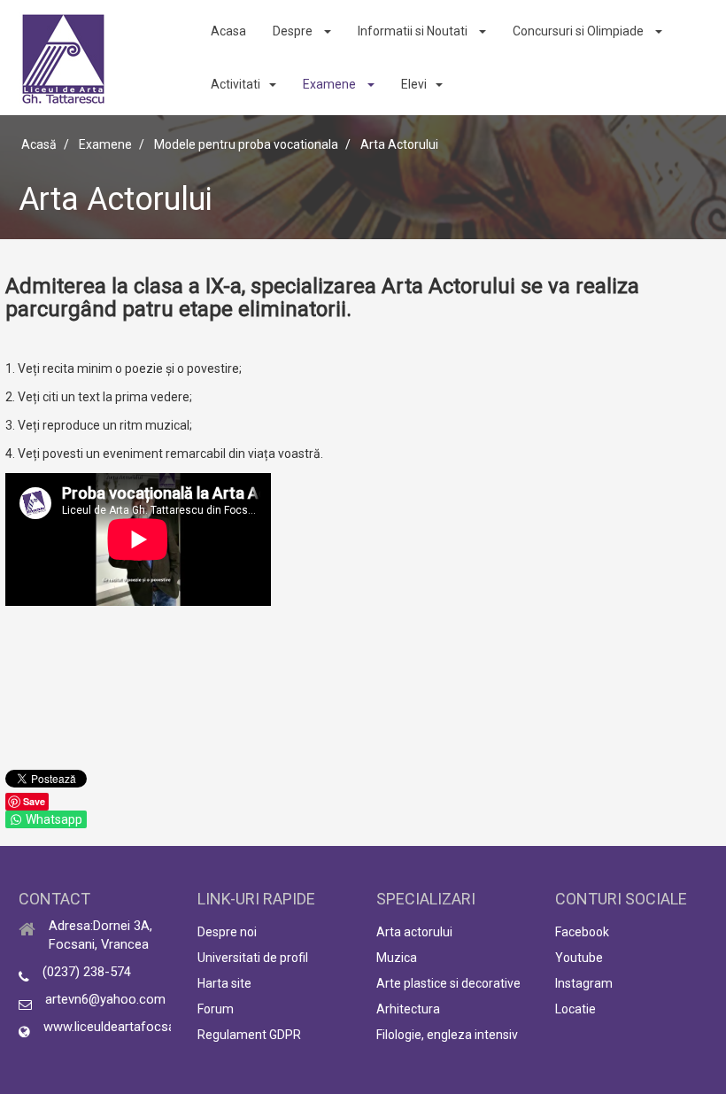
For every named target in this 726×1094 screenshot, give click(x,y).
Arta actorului (414, 932)
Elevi (414, 84)
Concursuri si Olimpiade (579, 31)
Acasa (228, 31)
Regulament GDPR (249, 1035)
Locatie (575, 1009)
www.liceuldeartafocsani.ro (121, 1027)
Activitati (235, 84)
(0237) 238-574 (86, 972)
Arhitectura (408, 1009)
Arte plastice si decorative (448, 983)
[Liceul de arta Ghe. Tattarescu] (63, 59)
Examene (331, 84)
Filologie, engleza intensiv (447, 1035)
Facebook (582, 932)
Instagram (584, 983)
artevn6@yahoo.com (105, 999)
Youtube (579, 957)
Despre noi (227, 932)
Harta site (224, 983)
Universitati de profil (252, 957)
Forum (215, 1009)
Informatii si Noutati (414, 31)
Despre (294, 31)
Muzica (396, 957)
